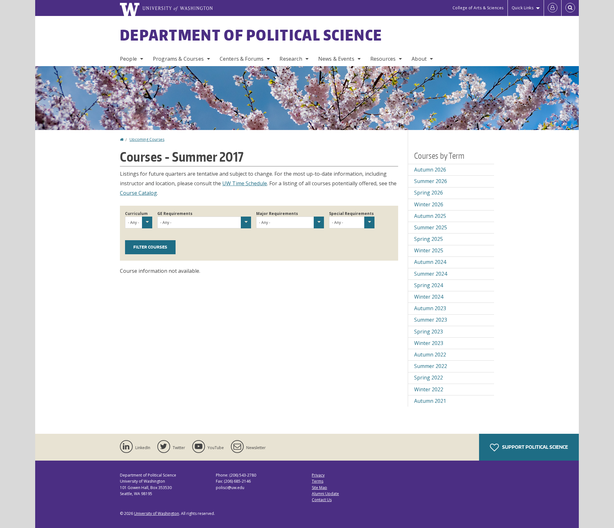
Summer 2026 (430, 181)
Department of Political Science (251, 34)
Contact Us (322, 499)
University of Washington (156, 513)
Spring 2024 (428, 285)
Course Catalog (138, 192)
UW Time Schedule (244, 183)
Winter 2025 (428, 250)
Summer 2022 (430, 366)
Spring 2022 (428, 377)
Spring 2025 (428, 238)
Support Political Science (534, 447)
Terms (317, 481)
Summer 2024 (430, 273)
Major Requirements (277, 213)
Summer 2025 (430, 227)
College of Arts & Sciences (478, 8)
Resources (383, 58)
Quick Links (523, 8)
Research (290, 58)
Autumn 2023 (430, 308)
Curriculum (136, 213)
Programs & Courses (178, 58)
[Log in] (552, 8)
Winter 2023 (428, 343)
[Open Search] (570, 8)
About (419, 58)
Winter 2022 (428, 389)
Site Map (319, 487)
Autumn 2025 (430, 215)
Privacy (318, 475)
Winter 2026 (428, 204)
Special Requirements (351, 213)
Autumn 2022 (430, 354)
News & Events (336, 58)
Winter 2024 (428, 296)
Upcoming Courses (147, 139)
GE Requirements (175, 213)
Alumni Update (325, 493)
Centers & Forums (242, 58)
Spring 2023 (428, 331)
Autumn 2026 (430, 169)
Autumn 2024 (430, 261)
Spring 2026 (428, 192)
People (128, 58)
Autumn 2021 (430, 400)
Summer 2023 (430, 319)
